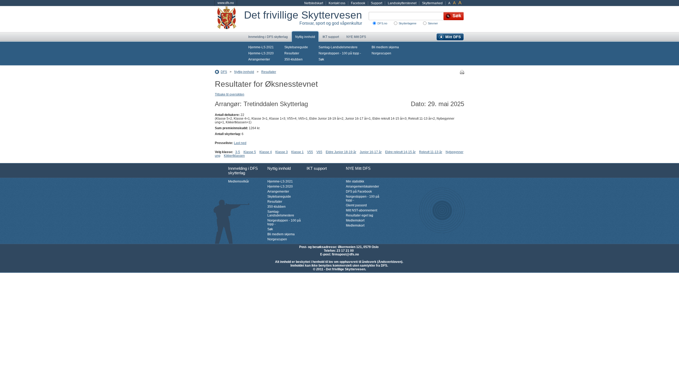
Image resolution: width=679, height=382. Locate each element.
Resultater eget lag (359, 215)
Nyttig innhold (305, 37)
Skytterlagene (407, 23)
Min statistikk (355, 181)
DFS (224, 72)
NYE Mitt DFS (356, 37)
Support (376, 3)
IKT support (331, 37)
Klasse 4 (265, 152)
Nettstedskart (313, 3)
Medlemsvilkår (238, 181)
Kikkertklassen (234, 156)
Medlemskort (355, 220)
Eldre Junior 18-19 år (341, 152)
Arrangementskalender (362, 186)
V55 (310, 152)
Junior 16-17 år (371, 152)
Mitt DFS (453, 37)
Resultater (291, 53)
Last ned (240, 143)
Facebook (358, 3)
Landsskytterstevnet (402, 3)
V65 (319, 152)
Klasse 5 (249, 152)
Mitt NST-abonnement (361, 210)
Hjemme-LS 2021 (261, 47)
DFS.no (382, 23)
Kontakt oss (337, 3)
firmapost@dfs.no (345, 254)
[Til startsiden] (229, 19)
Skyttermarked (432, 3)
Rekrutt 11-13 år (430, 152)
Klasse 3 (281, 152)
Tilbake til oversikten (229, 94)
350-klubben (293, 59)
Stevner (433, 23)
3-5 (237, 152)
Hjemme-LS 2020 (261, 53)
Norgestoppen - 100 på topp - (340, 53)
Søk (321, 59)
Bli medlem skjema (385, 47)
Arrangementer (259, 59)
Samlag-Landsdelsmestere (338, 47)
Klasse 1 (297, 152)
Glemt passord (356, 205)
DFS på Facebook (359, 191)
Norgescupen (381, 53)
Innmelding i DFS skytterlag (268, 37)
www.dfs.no (225, 3)
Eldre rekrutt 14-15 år (400, 152)
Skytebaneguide (296, 47)
